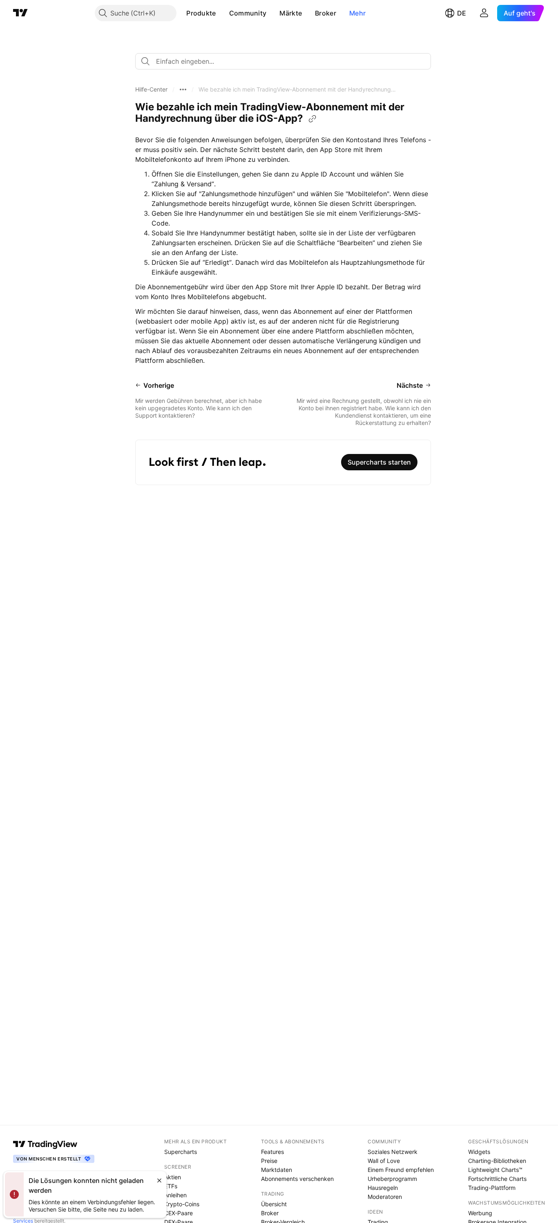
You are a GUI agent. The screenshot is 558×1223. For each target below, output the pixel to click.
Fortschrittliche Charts (497, 1178)
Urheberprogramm (392, 1178)
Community (248, 13)
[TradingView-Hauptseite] (45, 1144)
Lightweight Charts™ (495, 1169)
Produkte (201, 13)
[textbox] (286, 61)
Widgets (479, 1151)
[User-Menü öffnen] (484, 13)
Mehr (357, 13)
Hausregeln (383, 1187)
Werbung (480, 1213)
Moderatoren (385, 1196)
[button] (222, 13)
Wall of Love (384, 1160)
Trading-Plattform (492, 1187)
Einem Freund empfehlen (401, 1169)
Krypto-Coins (181, 1204)
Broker (325, 13)
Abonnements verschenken (297, 1178)
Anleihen (175, 1195)
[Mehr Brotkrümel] (183, 89)
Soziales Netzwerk (392, 1151)
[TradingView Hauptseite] (20, 13)
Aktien (172, 1177)
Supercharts (180, 1151)
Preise (269, 1160)
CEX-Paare (178, 1213)
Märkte (290, 13)
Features (272, 1151)
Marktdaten (276, 1169)
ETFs (170, 1186)
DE (461, 13)
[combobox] (283, 61)
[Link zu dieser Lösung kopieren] (312, 119)
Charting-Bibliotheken (497, 1160)
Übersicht (274, 1204)
